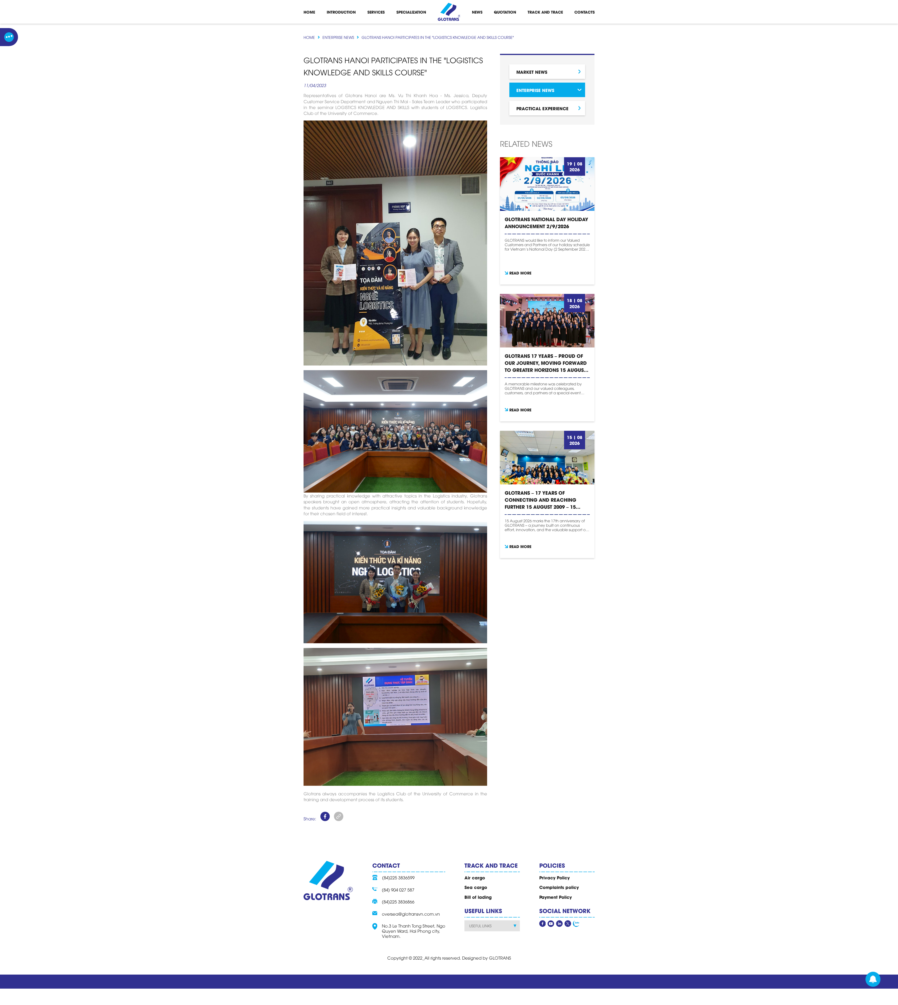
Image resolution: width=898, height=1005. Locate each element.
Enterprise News (338, 37)
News (477, 12)
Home (309, 12)
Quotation (505, 12)
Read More (520, 272)
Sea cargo (475, 887)
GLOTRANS (500, 958)
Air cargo (474, 877)
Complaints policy (559, 887)
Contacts (584, 12)
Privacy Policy (554, 877)
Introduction (341, 12)
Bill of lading (478, 896)
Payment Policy (555, 896)
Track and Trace (545, 12)
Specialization (411, 12)
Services (376, 12)
